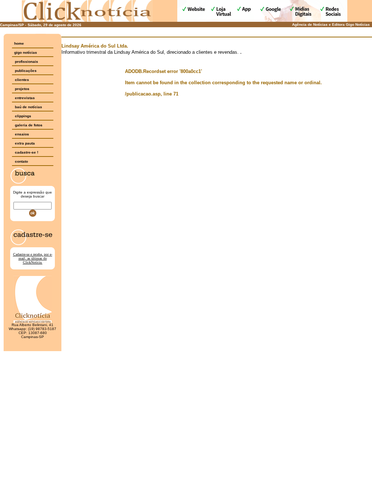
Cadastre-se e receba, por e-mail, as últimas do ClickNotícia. (32, 258)
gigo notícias (25, 52)
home (19, 43)
